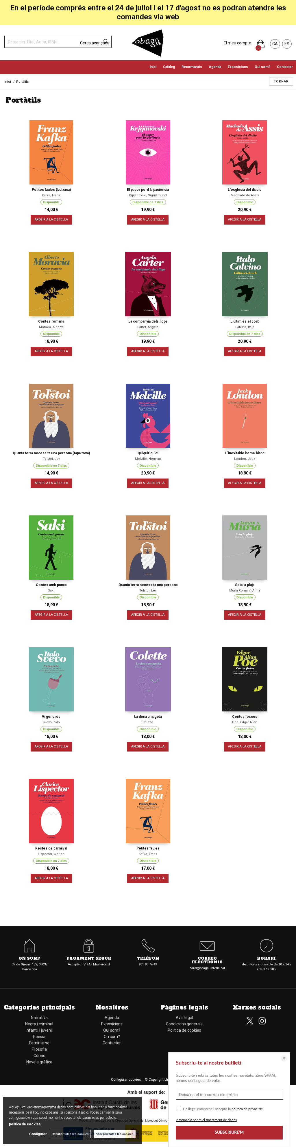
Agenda (215, 67)
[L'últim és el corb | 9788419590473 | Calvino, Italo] (244, 284)
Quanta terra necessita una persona (148, 585)
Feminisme (39, 1043)
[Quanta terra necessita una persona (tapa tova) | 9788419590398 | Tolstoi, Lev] (51, 416)
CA (275, 44)
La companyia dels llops (148, 321)
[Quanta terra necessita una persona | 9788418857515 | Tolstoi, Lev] (148, 547)
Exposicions (238, 67)
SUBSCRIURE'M (229, 1133)
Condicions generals (184, 1024)
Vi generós (51, 717)
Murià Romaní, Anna (244, 590)
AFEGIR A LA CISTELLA (51, 219)
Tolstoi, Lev (51, 459)
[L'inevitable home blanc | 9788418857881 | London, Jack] (244, 416)
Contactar (285, 67)
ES (286, 44)
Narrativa (39, 1017)
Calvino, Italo (244, 327)
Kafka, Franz (51, 195)
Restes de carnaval (51, 848)
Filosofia (39, 1049)
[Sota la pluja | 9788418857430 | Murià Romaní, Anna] (244, 547)
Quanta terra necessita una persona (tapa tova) (51, 453)
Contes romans (51, 321)
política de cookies (25, 1124)
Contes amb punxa (51, 585)
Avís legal (184, 1017)
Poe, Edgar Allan (244, 722)
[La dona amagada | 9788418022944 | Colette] (148, 679)
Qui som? (262, 67)
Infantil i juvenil (39, 1030)
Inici (153, 67)
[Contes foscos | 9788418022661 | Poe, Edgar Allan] (244, 679)
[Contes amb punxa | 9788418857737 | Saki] (51, 547)
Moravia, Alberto (51, 327)
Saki (51, 590)
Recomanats (192, 67)
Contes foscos (244, 717)
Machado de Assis (245, 195)
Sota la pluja (244, 585)
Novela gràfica (39, 1062)
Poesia (39, 1036)
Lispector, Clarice (51, 854)
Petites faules (148, 848)
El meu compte (237, 43)
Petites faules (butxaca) (51, 190)
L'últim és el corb (244, 321)
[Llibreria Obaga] (148, 42)
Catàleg (169, 67)
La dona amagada (148, 717)
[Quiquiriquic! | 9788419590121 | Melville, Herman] (148, 416)
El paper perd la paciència (148, 190)
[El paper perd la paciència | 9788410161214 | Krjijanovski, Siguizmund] (148, 152)
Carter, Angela (147, 327)
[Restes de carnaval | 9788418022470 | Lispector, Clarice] (51, 811)
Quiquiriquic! (148, 453)
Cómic (39, 1055)
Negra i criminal (39, 1024)
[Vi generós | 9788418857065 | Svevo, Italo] (51, 679)
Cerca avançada (95, 43)
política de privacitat (247, 1109)
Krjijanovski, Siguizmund (148, 195)
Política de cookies (184, 1030)
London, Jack (244, 459)
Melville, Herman (148, 459)
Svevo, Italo (51, 722)
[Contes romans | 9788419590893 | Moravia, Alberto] (51, 284)
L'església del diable (245, 190)
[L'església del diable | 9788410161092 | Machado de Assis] (244, 152)
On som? (112, 1036)
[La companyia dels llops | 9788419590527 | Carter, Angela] (148, 284)
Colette (148, 722)
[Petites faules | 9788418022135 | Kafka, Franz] (148, 811)
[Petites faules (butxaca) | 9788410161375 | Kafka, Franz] (51, 152)
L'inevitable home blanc (244, 453)
